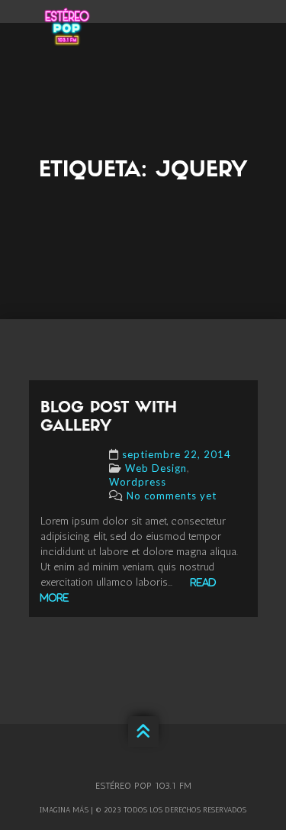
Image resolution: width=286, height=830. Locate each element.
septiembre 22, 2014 (176, 454)
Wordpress (137, 482)
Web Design (156, 468)
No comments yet (172, 495)
